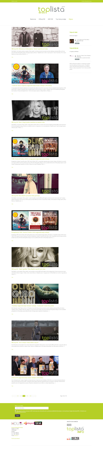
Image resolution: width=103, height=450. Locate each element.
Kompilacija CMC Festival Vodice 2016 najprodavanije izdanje (30, 232)
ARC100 (50, 19)
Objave (71, 19)
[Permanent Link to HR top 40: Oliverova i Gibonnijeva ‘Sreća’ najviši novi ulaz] (39, 37)
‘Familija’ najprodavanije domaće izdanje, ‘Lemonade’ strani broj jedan (33, 306)
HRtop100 (42, 19)
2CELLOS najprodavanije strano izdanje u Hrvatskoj (27, 377)
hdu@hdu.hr (16, 435)
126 (30, 395)
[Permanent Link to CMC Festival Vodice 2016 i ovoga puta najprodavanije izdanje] (39, 147)
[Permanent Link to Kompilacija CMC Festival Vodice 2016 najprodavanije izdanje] (39, 220)
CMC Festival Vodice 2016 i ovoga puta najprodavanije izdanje (30, 159)
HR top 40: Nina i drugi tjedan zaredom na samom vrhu (28, 122)
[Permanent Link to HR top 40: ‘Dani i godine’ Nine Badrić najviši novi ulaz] (39, 257)
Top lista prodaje (61, 19)
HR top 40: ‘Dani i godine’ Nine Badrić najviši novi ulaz (28, 269)
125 (27, 395)
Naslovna (33, 19)
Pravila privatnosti (16, 438)
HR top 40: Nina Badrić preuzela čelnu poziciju (26, 195)
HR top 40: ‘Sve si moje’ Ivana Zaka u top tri (25, 342)
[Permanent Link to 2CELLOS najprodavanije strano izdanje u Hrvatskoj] (39, 366)
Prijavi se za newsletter (19, 405)
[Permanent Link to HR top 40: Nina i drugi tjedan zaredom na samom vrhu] (39, 110)
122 (17, 395)
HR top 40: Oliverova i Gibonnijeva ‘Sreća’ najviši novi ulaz (30, 49)
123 (21, 395)
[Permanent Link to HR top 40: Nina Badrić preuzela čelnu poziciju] (39, 184)
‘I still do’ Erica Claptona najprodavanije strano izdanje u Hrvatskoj (32, 85)
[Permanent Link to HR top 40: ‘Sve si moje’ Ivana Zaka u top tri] (39, 330)
